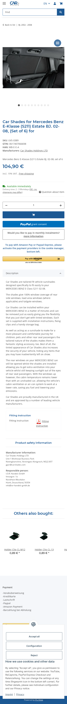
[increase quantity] (60, 205)
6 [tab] (35, 105)
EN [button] (45, 3)
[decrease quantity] (6, 205)
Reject (34, 655)
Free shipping (26, 173)
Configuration (34, 645)
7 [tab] (38, 105)
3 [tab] (25, 105)
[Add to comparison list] (57, 43)
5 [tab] (32, 105)
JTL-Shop (39, 699)
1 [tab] (19, 105)
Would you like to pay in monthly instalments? (33, 234)
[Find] (60, 12)
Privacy (20, 694)
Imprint (9, 694)
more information (33, 236)
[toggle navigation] (4, 2)
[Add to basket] (5, 35)
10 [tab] (48, 105)
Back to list (10, 24)
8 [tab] (42, 105)
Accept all (34, 636)
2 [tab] (22, 105)
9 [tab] (45, 105)
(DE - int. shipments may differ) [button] (20, 191)
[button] (55, 3)
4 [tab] (29, 105)
